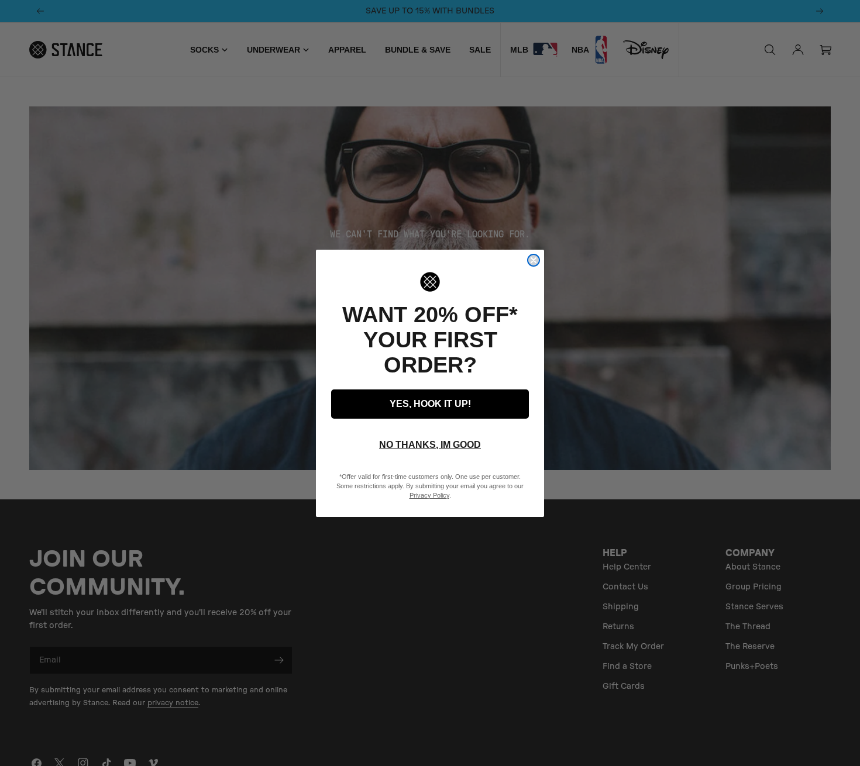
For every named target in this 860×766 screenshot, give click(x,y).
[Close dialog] (533, 260)
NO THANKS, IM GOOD (430, 445)
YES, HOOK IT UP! (430, 404)
